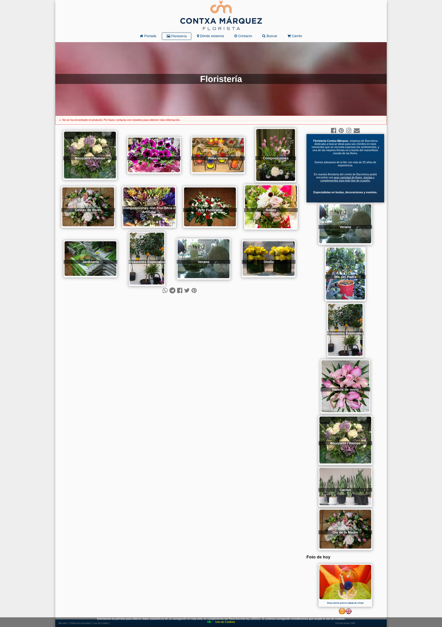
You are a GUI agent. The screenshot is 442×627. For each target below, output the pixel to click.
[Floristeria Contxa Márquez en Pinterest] (341, 130)
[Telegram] (172, 290)
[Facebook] (179, 290)
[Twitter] (187, 290)
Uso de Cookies (225, 621)
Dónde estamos (211, 36)
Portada (149, 36)
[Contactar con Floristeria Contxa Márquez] (357, 130)
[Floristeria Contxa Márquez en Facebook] (333, 130)
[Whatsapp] (165, 290)
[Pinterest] (194, 290)
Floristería (178, 36)
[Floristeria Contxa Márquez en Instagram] (348, 130)
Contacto (244, 36)
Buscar (271, 36)
